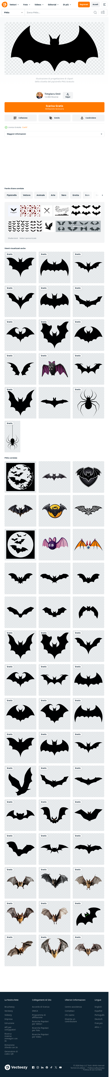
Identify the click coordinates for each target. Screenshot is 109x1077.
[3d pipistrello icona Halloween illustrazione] (54, 368)
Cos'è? (24, 127)
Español (96, 1009)
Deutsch (96, 1018)
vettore (26, 194)
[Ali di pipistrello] (20, 368)
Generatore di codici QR (11, 1051)
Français (96, 1022)
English (96, 1005)
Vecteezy (9, 1009)
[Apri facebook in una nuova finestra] (33, 1066)
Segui (67, 97)
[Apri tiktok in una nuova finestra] (51, 1066)
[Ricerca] (95, 12)
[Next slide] (97, 194)
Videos (38, 4)
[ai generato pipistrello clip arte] (20, 881)
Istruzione (9, 1022)
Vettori (13, 4)
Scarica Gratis (54, 107)
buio (87, 194)
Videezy (8, 1013)
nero (63, 194)
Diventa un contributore (71, 1019)
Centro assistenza (73, 1005)
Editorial (52, 4)
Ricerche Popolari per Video (40, 1034)
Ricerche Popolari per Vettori (40, 1021)
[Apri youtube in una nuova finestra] (60, 1066)
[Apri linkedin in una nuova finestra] (42, 1066)
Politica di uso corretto (90, 1068)
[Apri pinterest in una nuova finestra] (47, 1066)
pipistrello (12, 194)
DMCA (35, 1009)
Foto (25, 4)
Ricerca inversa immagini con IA (11, 1036)
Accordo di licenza (40, 1005)
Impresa (8, 1018)
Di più (66, 4)
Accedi (95, 4)
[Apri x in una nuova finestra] (56, 1066)
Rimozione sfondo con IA (11, 1045)
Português (97, 1013)
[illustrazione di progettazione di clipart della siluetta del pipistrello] (20, 266)
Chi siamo (69, 1013)
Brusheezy (9, 1005)
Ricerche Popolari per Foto (40, 1027)
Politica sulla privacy (93, 1066)
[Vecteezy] (4, 4)
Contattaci (70, 1009)
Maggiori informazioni (16, 133)
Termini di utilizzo (75, 1066)
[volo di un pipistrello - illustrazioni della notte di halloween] (20, 476)
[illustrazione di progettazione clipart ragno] (88, 401)
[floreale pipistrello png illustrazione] (88, 509)
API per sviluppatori (10, 1027)
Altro (95, 1026)
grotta (76, 194)
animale (41, 194)
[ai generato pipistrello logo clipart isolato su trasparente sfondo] (54, 476)
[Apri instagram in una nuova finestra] (38, 1066)
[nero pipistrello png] (88, 915)
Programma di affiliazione (39, 1015)
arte (53, 194)
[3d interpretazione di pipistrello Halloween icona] (54, 543)
